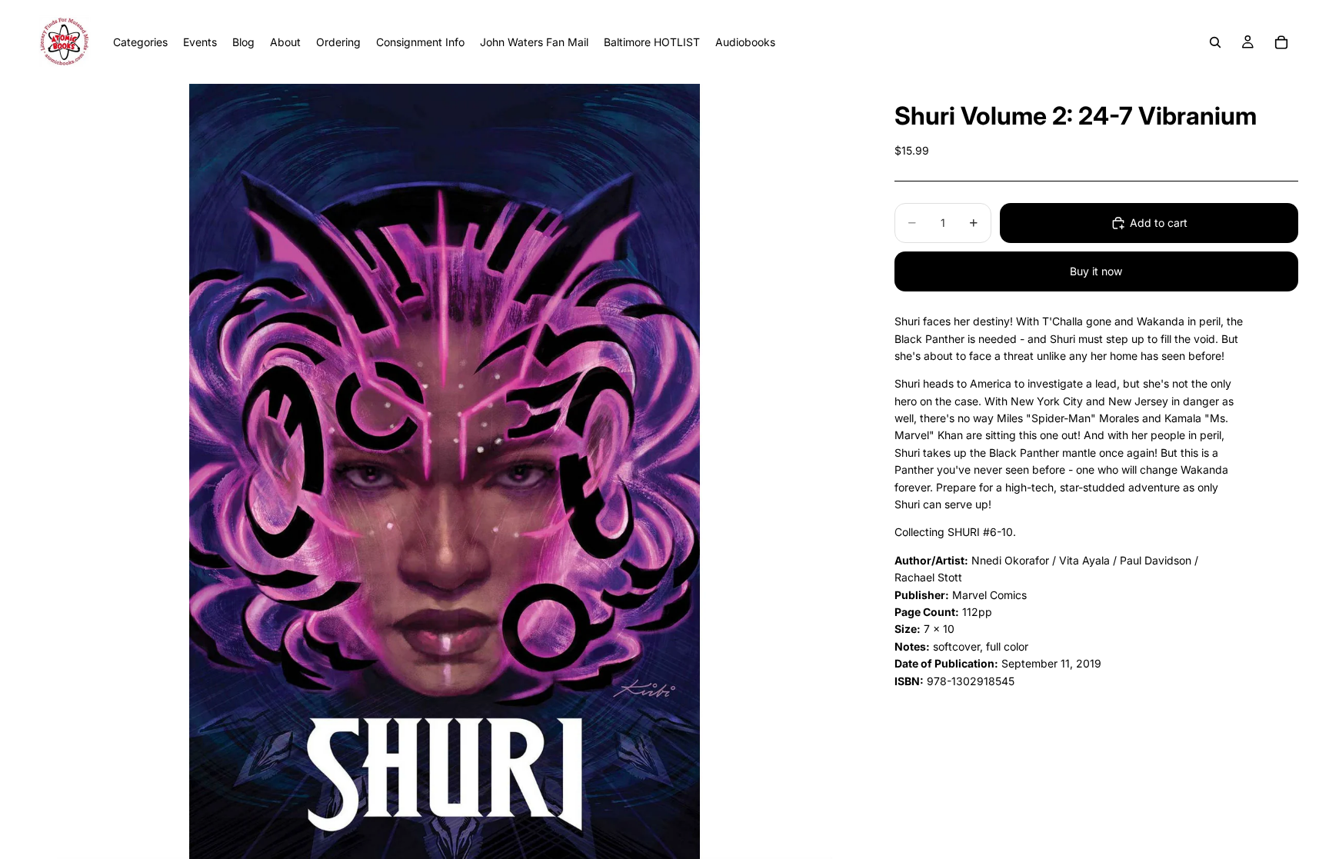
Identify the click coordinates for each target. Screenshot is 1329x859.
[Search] (1215, 42)
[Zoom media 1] (444, 471)
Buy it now (1096, 271)
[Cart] (1281, 42)
